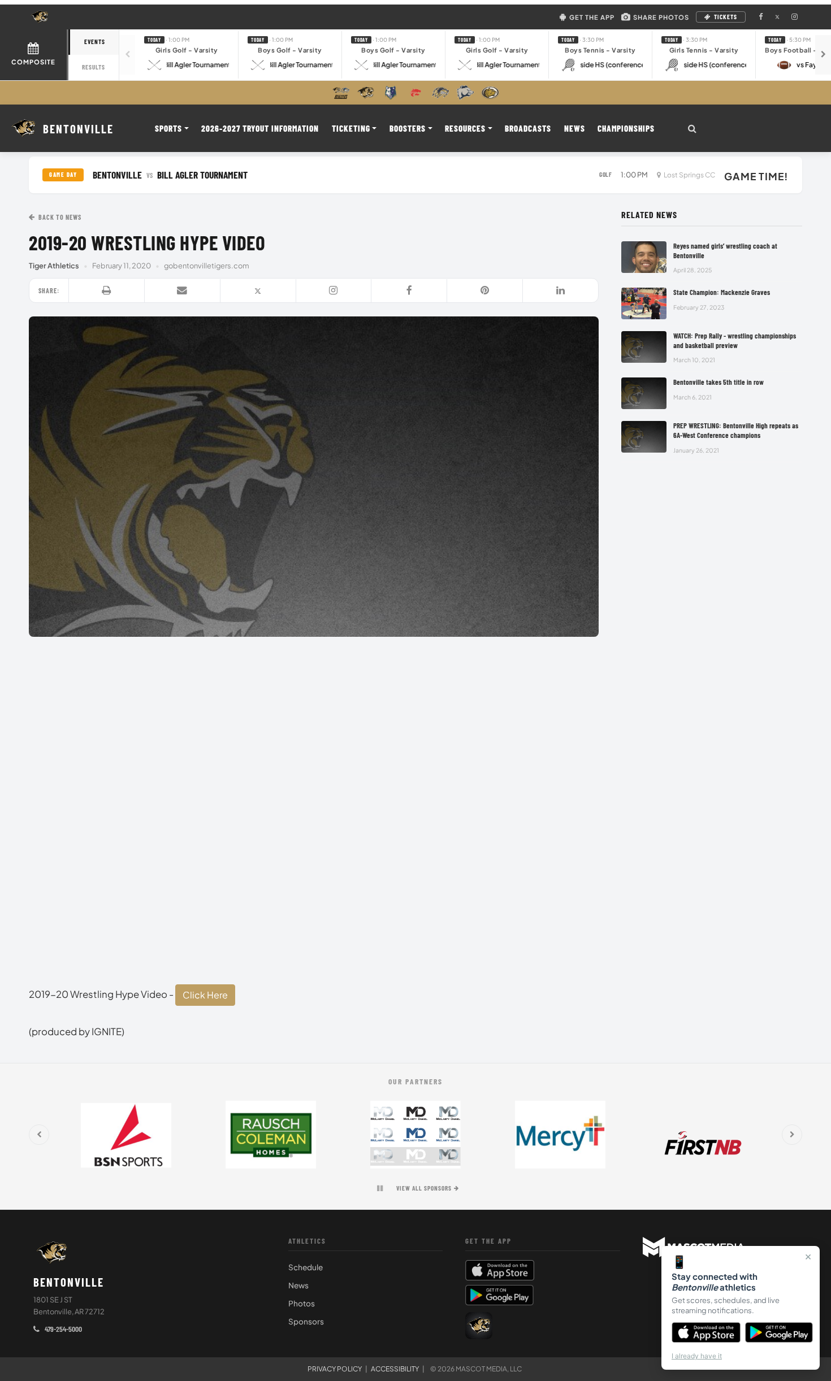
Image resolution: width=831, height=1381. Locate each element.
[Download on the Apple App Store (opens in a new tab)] (542, 1270)
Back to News (59, 217)
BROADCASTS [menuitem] (528, 128)
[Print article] (107, 291)
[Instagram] (334, 291)
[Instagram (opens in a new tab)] (794, 17)
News (298, 1285)
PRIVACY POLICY (335, 1369)
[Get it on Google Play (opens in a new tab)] (499, 1295)
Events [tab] (94, 41)
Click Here (205, 995)
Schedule (305, 1267)
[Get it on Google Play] (779, 1332)
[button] (187, 54)
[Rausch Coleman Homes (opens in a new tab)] (270, 1134)
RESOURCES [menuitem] (465, 128)
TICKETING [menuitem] (351, 128)
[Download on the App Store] (706, 1332)
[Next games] (823, 55)
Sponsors (306, 1321)
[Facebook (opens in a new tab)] (760, 17)
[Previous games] (127, 55)
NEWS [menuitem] (574, 128)
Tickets (725, 16)
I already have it (697, 1356)
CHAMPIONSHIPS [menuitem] (626, 128)
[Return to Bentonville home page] (52, 1253)
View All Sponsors (424, 1188)
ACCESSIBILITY (395, 1369)
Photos (301, 1303)
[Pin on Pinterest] (485, 291)
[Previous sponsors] (39, 1134)
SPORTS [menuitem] (168, 128)
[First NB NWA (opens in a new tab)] (705, 1134)
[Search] (692, 128)
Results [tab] (93, 67)
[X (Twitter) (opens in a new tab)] (777, 17)
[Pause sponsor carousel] (380, 1188)
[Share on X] (258, 291)
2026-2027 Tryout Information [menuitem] (260, 128)
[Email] (182, 291)
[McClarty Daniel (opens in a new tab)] (415, 1134)
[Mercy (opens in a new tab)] (560, 1134)
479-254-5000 (62, 1329)
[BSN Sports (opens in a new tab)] (126, 1134)
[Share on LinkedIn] (560, 291)
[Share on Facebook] (409, 291)
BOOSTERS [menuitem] (407, 128)
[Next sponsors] (792, 1134)
